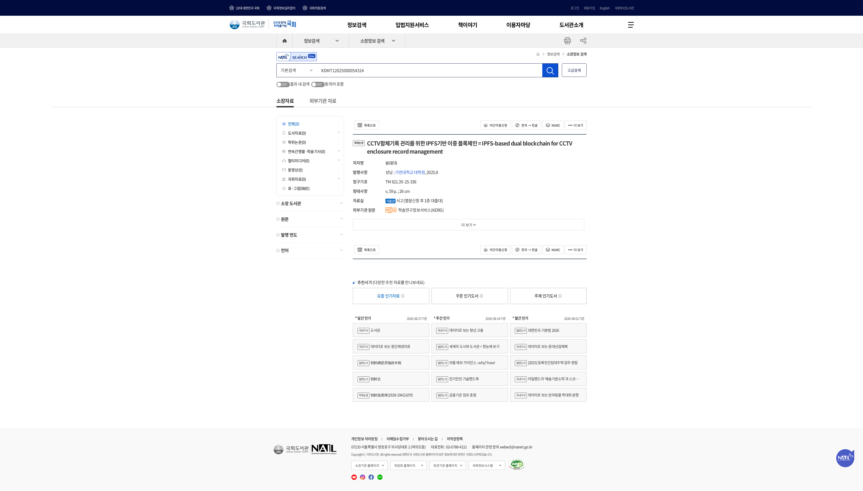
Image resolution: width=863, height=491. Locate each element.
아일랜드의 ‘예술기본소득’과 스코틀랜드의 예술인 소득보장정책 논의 (548, 381)
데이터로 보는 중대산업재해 (542, 346)
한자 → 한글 (529, 125)
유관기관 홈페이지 (445, 465)
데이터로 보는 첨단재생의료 (384, 346)
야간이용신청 (498, 125)
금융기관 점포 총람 (457, 395)
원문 (285, 219)
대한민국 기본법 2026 (537, 330)
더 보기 (578, 125)
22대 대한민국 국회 (247, 8)
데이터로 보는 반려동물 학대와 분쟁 (547, 395)
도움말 (402, 296)
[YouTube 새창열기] (354, 475)
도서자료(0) (297, 133)
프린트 (567, 40)
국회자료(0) (297, 179)
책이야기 (467, 25)
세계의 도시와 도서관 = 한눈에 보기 (468, 346)
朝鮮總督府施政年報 (380, 362)
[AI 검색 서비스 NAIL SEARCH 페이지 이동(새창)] (296, 56)
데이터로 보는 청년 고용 (460, 330)
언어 (285, 250)
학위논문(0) (297, 142)
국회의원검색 (317, 8)
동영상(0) (295, 170)
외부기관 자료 (322, 100)
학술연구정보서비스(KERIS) (421, 210)
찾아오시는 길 (428, 438)
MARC (556, 125)
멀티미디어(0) (298, 160)
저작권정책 (455, 438)
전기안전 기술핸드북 (458, 378)
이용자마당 (518, 25)
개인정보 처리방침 (364, 438)
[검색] (550, 70)
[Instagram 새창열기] (363, 475)
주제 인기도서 (546, 296)
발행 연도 (289, 235)
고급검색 (574, 70)
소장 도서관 (291, 203)
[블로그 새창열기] (380, 475)
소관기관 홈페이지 (367, 465)
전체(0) (293, 124)
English (604, 8)
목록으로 (369, 125)
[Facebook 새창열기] (371, 475)
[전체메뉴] (631, 25)
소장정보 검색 (372, 41)
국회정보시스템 (482, 465)
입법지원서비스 (412, 25)
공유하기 (583, 40)
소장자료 (285, 100)
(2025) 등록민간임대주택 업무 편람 (547, 362)
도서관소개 (571, 25)
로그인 (575, 8)
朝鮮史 (370, 378)
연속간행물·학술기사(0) (306, 151)
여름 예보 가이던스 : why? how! (466, 362)
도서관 (369, 330)
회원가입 (589, 8)
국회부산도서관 (624, 8)
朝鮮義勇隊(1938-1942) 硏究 (386, 395)
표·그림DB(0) (298, 188)
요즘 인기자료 (388, 296)
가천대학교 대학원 (410, 172)
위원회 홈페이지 (404, 465)
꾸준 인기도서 (467, 296)
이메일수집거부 (398, 438)
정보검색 (356, 25)
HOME (284, 40)
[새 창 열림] (517, 464)
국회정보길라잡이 (284, 8)
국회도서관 (247, 24)
